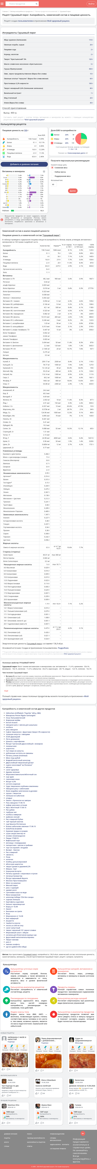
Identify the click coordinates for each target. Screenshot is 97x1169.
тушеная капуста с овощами (18, 734)
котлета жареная (13, 784)
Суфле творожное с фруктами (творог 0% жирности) (28, 732)
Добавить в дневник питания (24, 164)
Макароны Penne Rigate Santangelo (20, 715)
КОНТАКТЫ (65, 1144)
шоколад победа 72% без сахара (19, 897)
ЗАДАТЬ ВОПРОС (55, 1144)
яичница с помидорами (16, 843)
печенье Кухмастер (14, 876)
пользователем (25, 21)
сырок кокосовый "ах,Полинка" (19, 765)
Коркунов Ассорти (13, 871)
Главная (5, 11)
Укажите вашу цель (59, 165)
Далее (73, 191)
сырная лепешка (13, 899)
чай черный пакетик (14, 822)
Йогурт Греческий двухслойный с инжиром (24, 744)
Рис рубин (10, 810)
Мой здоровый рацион (58, 21)
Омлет (8, 909)
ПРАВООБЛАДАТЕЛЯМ (57, 1134)
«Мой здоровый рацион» (72, 654)
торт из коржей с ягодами (17, 847)
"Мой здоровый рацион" (34, 119)
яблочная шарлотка (14, 864)
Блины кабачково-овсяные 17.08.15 (21, 826)
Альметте (10, 921)
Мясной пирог (12, 885)
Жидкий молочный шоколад (18, 760)
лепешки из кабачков (15, 796)
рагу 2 (8, 942)
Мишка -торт (11, 869)
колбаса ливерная (13, 814)
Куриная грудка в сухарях (17, 831)
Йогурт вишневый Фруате (17, 878)
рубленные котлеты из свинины (19, 753)
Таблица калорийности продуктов (21, 11)
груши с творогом (13, 793)
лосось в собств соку (14, 925)
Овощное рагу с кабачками (17, 788)
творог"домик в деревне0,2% (18, 866)
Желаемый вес (57, 180)
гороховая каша (13, 779)
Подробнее (63, 648)
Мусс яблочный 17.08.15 (16, 807)
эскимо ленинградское (15, 836)
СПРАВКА (53, 1138)
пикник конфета (13, 944)
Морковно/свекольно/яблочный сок (21, 774)
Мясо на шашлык (13, 883)
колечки (9, 859)
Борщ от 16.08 (12, 906)
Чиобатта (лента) (13, 923)
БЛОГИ (6, 1142)
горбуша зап (11, 812)
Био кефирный (12, 918)
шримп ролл (11, 890)
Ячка (8, 914)
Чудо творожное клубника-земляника (22, 786)
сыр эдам (10, 777)
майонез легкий (12, 817)
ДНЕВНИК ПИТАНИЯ (10, 1134)
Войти (91, 3)
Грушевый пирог (65, 11)
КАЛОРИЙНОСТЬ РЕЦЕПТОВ (36, 1142)
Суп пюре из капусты (15, 751)
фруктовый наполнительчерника (20, 937)
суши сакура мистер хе (15, 833)
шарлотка (10, 748)
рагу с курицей (12, 888)
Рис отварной (11, 852)
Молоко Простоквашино (16, 881)
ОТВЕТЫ (29, 1146)
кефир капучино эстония (16, 805)
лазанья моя (11, 746)
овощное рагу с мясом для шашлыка (21, 725)
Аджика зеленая (13, 772)
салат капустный (13, 928)
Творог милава (12, 940)
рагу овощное (12, 729)
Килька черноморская (15, 904)
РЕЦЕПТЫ (7, 1138)
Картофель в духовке (15, 902)
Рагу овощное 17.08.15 (15, 803)
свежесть (9, 855)
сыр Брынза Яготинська (16, 824)
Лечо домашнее (13, 739)
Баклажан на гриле (14, 911)
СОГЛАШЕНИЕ (54, 1149)
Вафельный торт (13, 840)
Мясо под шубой (13, 758)
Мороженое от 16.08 (14, 916)
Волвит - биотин (13, 850)
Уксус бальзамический (15, 718)
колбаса (9, 727)
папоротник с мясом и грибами (19, 845)
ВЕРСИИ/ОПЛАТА (55, 1140)
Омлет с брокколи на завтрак (18, 800)
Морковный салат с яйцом (17, 932)
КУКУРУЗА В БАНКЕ (14, 829)
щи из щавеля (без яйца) (16, 947)
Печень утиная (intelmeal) (16, 755)
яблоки (9, 767)
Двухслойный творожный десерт (20, 763)
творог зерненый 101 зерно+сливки (21, 930)
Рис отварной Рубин (14, 819)
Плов (8, 857)
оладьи (9, 798)
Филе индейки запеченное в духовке (21, 791)
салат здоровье (12, 770)
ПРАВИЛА (63, 1149)
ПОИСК (29, 1134)
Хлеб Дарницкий (13, 737)
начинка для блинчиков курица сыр (21, 935)
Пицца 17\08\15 (12, 838)
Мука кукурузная (13, 895)
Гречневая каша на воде (16, 892)
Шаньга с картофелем (15, 741)
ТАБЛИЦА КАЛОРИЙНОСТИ (36, 1138)
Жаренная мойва (13, 720)
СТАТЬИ (6, 1146)
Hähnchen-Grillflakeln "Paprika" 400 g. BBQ (23, 713)
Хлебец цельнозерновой (16, 862)
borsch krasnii (11, 722)
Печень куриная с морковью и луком (21, 873)
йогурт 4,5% (11, 781)
